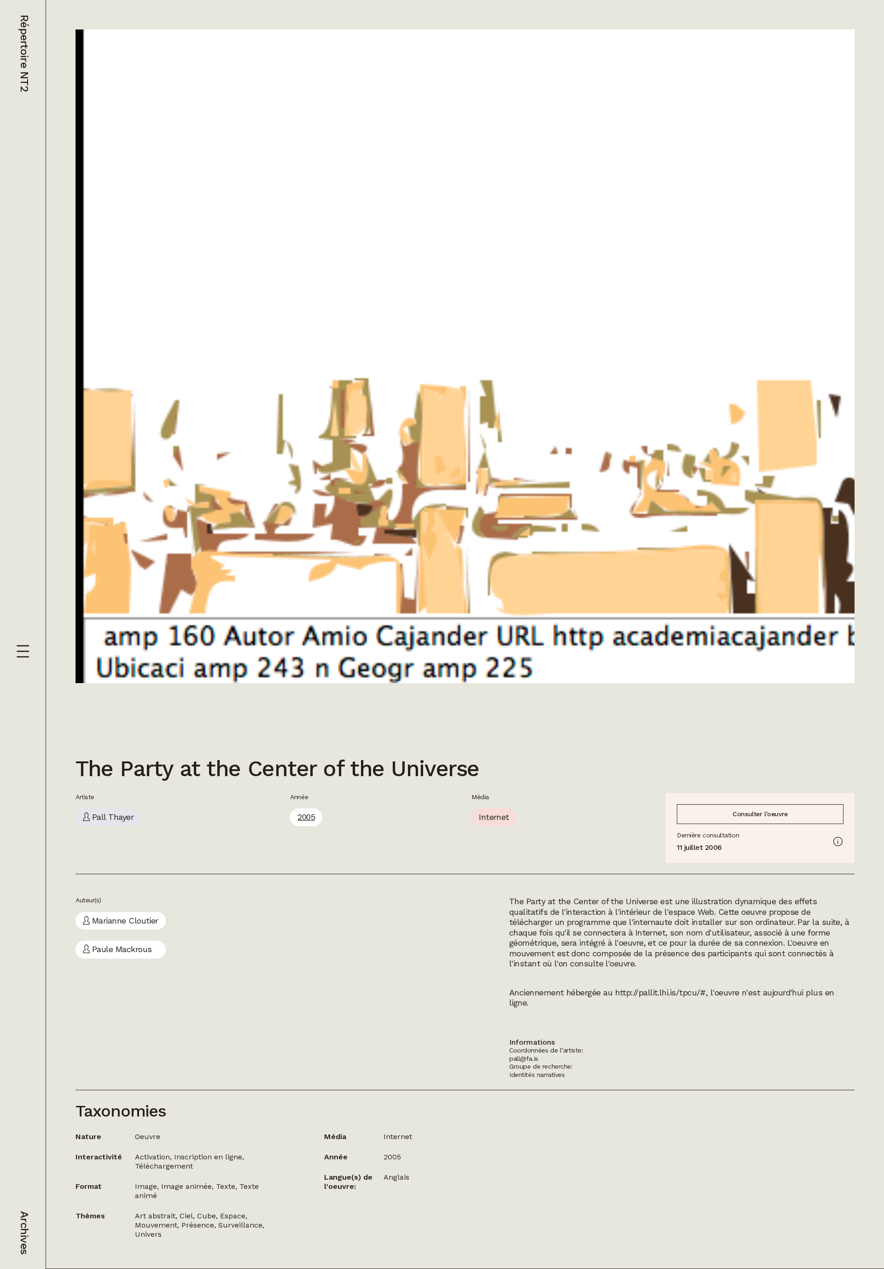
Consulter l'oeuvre (760, 814)
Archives (24, 1232)
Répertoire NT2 (24, 53)
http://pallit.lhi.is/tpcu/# (660, 992)
